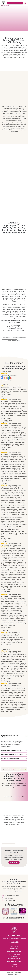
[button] (25, 3)
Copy (25, 768)
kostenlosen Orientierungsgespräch (9, 339)
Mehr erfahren (9, 711)
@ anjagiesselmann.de (14, 917)
